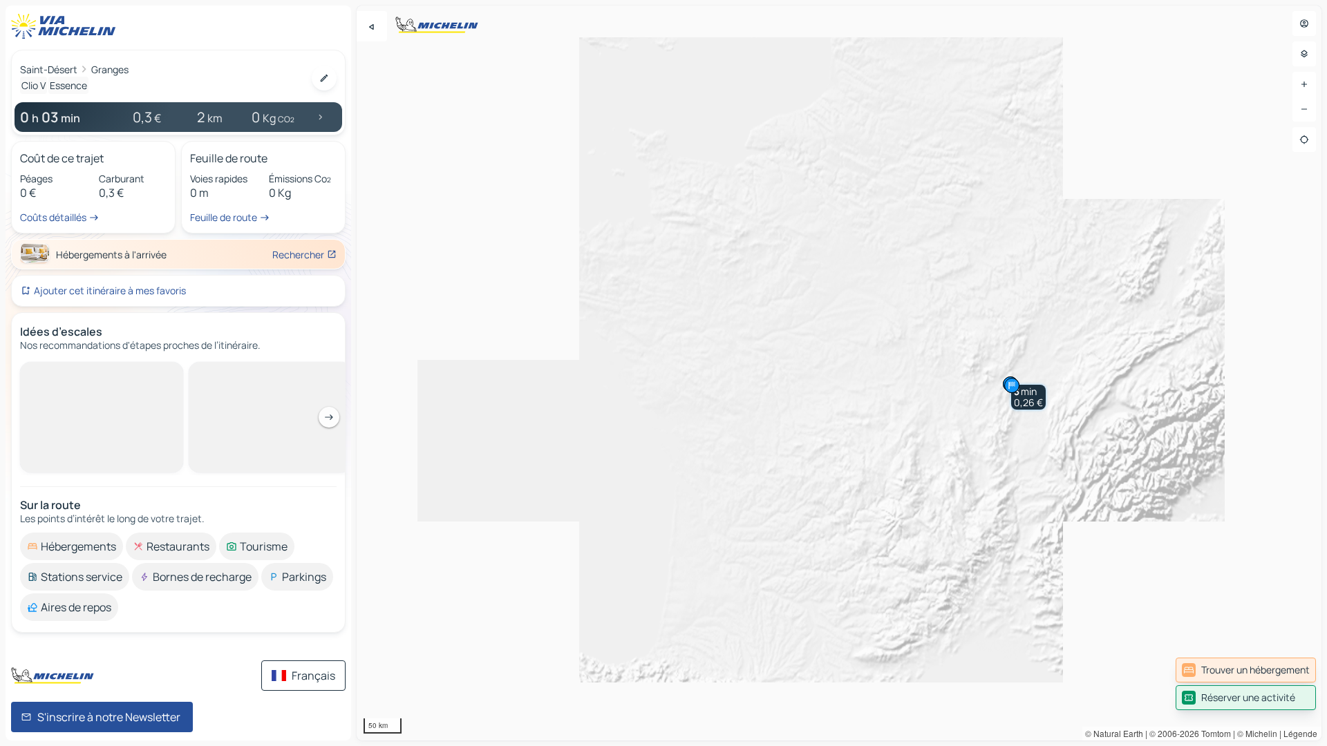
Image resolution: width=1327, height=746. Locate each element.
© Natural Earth (1114, 733)
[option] (71, 373)
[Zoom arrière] (1304, 109)
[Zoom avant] (1304, 84)
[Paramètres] (1304, 53)
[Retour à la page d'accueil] (66, 26)
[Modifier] (324, 78)
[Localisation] (1304, 139)
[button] (1028, 397)
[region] (839, 373)
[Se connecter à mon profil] (1304, 23)
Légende (1300, 733)
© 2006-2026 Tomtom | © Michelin (1213, 733)
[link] (1246, 670)
